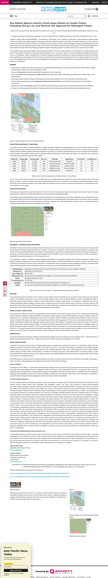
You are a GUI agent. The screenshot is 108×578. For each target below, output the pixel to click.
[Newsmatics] (5, 294)
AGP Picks (4, 2)
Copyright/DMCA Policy (68, 577)
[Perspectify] (5, 287)
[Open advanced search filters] (89, 16)
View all (104, 2)
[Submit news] (5, 283)
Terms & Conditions (55, 577)
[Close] (28, 546)
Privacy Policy (81, 577)
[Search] (85, 16)
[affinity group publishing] (5, 291)
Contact (88, 577)
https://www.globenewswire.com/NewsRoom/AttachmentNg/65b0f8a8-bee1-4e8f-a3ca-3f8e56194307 (39, 473)
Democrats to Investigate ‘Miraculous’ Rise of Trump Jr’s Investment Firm (61, 2)
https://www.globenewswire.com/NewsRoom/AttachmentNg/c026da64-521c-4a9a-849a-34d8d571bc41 (40, 476)
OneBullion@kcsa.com (16, 450)
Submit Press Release (42, 577)
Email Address (9, 564)
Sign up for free (16, 570)
